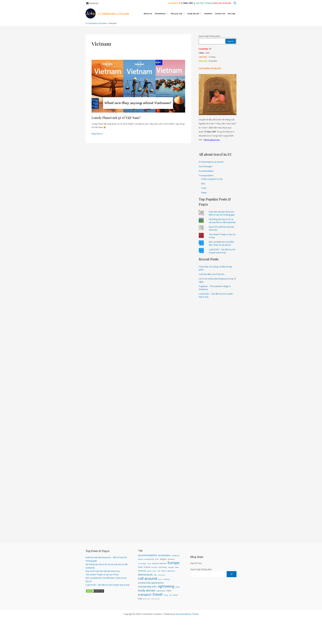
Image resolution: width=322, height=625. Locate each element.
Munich (163, 571)
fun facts (154, 567)
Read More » (97, 133)
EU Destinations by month (211, 161)
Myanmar (171, 571)
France (147, 567)
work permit (155, 599)
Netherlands (145, 574)
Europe (174, 562)
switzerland (160, 591)
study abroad (146, 590)
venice (175, 595)
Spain (177, 587)
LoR (158, 571)
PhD (155, 575)
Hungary (171, 567)
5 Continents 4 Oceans (113, 13)
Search (230, 41)
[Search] (231, 574)
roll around (147, 578)
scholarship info (147, 586)
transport (144, 594)
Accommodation (206, 171)
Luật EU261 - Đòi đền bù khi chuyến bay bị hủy (107, 584)
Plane (204, 192)
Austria (140, 559)
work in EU (146, 599)
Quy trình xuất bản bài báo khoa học (103, 571)
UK (170, 595)
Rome (160, 579)
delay (149, 563)
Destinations (160, 13)
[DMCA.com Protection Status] (95, 590)
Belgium (163, 559)
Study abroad (193, 13)
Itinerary (142, 570)
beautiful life (149, 559)
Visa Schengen (205, 166)
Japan (149, 571)
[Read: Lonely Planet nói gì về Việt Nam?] (138, 86)
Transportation (206, 175)
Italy (176, 567)
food (140, 567)
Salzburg (166, 579)
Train (203, 188)
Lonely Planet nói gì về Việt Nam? (116, 117)
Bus (203, 183)
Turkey (166, 595)
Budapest (171, 559)
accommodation (147, 555)
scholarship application (151, 582)
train (168, 590)
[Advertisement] (217, 338)
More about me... (212, 139)
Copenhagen (142, 563)
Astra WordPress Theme (187, 614)
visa (140, 598)
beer (157, 559)
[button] (235, 3)
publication (161, 575)
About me (148, 13)
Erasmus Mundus (159, 563)
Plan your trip (176, 13)
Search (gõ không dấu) (209, 36)
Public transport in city (212, 179)
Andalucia (175, 555)
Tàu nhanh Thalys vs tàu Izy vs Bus (102, 574)
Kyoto (154, 571)
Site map (231, 13)
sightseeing (166, 586)
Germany (163, 567)
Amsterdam (164, 555)
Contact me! (220, 13)
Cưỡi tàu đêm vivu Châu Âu (211, 274)
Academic (208, 13)
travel (157, 594)
